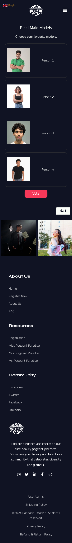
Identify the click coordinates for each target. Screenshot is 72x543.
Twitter (14, 394)
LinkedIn (15, 410)
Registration (17, 337)
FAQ (11, 311)
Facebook (15, 402)
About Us (15, 303)
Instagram (16, 387)
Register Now (18, 296)
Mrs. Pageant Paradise (24, 353)
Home (13, 288)
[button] (65, 10)
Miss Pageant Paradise (24, 345)
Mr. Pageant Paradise (23, 360)
